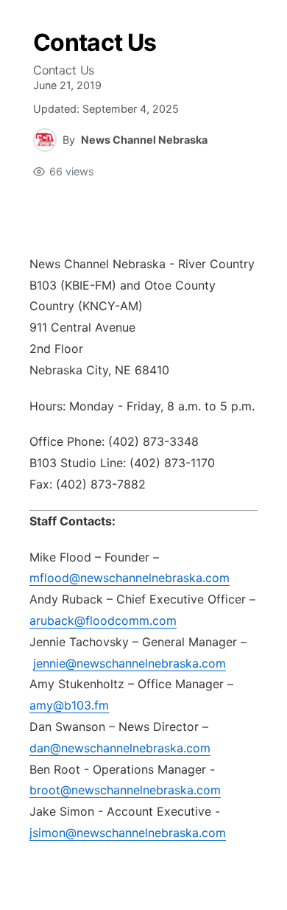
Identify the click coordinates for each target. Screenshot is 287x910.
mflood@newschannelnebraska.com (129, 577)
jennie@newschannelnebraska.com (129, 663)
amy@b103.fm (69, 705)
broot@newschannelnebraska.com (125, 790)
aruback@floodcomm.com (103, 620)
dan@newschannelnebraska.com (119, 748)
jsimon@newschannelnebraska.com (127, 832)
